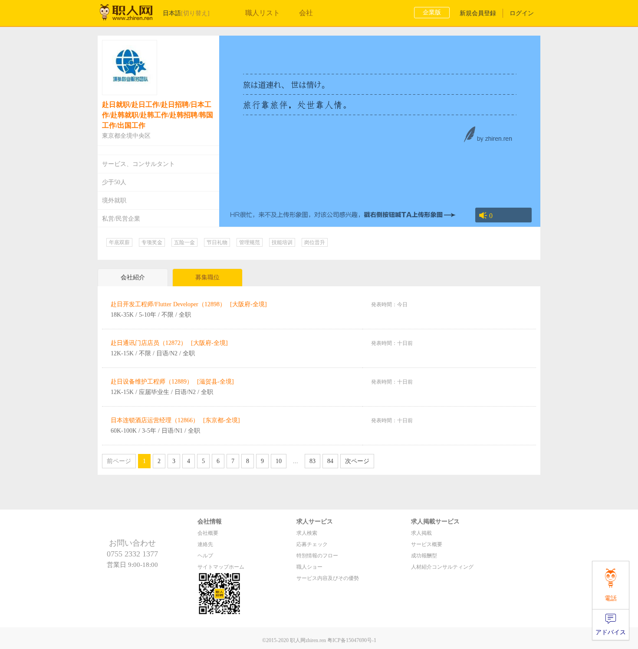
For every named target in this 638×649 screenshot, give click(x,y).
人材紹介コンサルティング (442, 567)
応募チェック (312, 544)
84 (330, 461)
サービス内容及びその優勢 (327, 578)
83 (312, 461)
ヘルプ (205, 556)
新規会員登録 (478, 13)
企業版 (432, 12)
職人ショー (309, 567)
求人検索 (306, 533)
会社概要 (207, 533)
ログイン (522, 13)
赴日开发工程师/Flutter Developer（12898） (168, 304)
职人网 (132, 14)
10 (279, 461)
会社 (306, 13)
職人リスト (262, 13)
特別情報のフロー (317, 556)
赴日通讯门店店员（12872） (149, 343)
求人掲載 (421, 533)
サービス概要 (426, 544)
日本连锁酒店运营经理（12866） (155, 420)
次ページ (357, 461)
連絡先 (205, 544)
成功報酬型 (424, 556)
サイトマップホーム (220, 567)
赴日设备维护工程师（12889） (152, 381)
